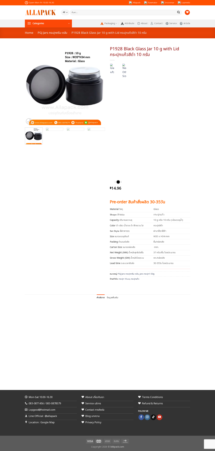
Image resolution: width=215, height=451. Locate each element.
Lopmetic (186, 2)
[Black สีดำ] (118, 182)
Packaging (109, 23)
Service (173, 23)
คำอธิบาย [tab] (101, 297)
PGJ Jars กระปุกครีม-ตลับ (52, 33)
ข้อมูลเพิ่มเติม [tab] (112, 297)
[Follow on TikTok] (153, 417)
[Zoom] (29, 121)
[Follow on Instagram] (147, 417)
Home (29, 33)
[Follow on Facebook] (141, 417)
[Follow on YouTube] (159, 417)
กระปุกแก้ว (135, 279)
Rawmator (152, 2)
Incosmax (169, 2)
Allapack (137, 2)
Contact (158, 23)
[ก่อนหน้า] (5, 225)
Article (187, 23)
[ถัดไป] (206, 225)
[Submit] (178, 12)
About (144, 23)
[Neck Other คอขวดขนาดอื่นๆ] (124, 182)
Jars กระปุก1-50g (147, 273)
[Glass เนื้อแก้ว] (112, 182)
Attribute (129, 23)
